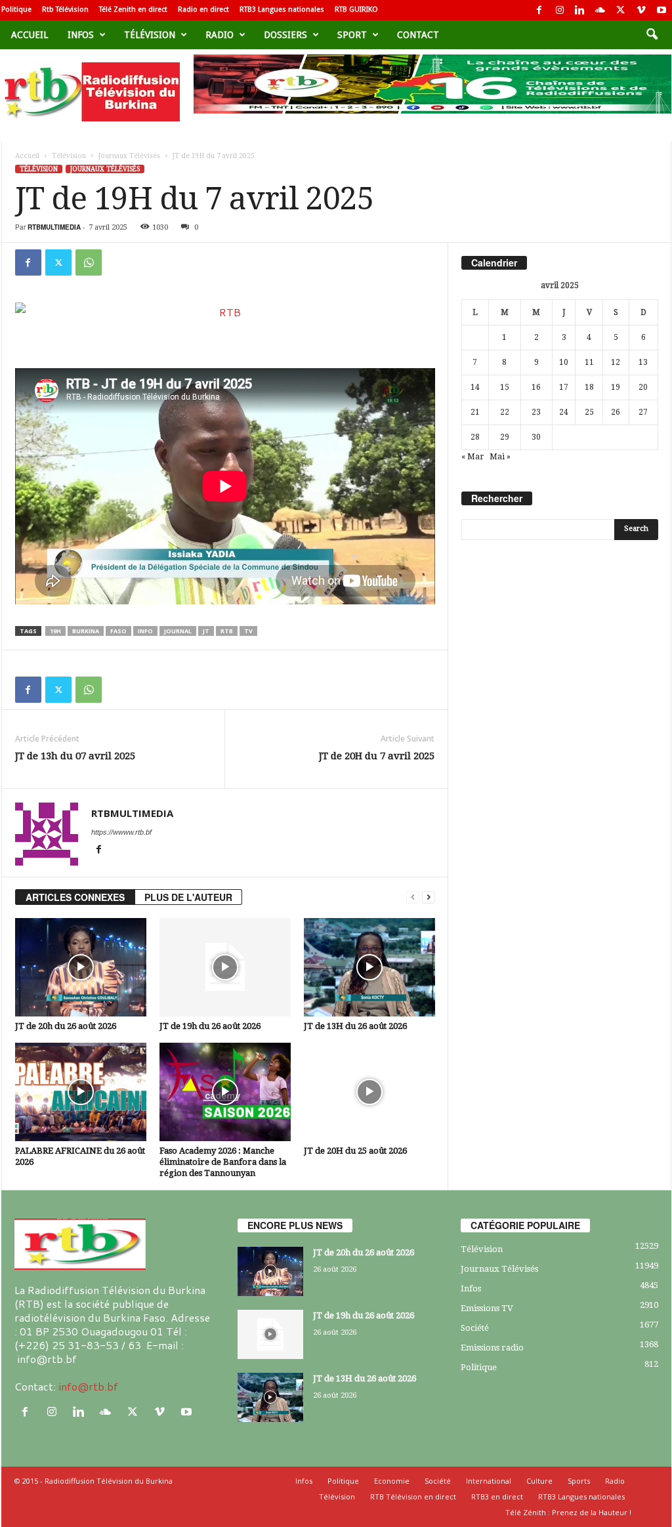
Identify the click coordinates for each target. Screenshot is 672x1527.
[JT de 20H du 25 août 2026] (369, 1092)
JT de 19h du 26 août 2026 (210, 1026)
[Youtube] (661, 10)
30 (536, 437)
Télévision (149, 35)
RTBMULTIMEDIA (54, 227)
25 (589, 412)
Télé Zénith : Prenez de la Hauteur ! (568, 1512)
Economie (392, 1481)
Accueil (29, 35)
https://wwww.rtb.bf (121, 832)
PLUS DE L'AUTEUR (188, 897)
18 (589, 387)
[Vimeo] (641, 10)
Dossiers (285, 35)
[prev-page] (412, 897)
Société (475, 1328)
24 (563, 412)
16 (536, 387)
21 (475, 412)
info (145, 631)
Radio (219, 35)
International (488, 1481)
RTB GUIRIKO (356, 9)
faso (118, 631)
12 (615, 362)
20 (643, 387)
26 (615, 412)
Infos (81, 35)
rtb (226, 631)
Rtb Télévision (65, 9)
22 (504, 412)
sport (352, 35)
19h (55, 631)
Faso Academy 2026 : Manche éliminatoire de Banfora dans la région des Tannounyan (222, 1162)
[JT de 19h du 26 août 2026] (225, 967)
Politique (16, 9)
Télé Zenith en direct (133, 9)
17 (563, 387)
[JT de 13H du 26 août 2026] (369, 967)
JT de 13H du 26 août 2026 (355, 1026)
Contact (418, 35)
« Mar (472, 456)
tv (248, 631)
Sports (579, 1481)
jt (206, 631)
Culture (539, 1481)
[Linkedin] (580, 10)
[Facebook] (539, 10)
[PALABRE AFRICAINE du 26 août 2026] (80, 1092)
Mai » (500, 456)
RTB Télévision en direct (413, 1496)
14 (475, 387)
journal (178, 631)
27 (643, 412)
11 (589, 362)
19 (615, 387)
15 (504, 387)
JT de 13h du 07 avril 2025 (75, 756)
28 (475, 437)
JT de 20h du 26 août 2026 (65, 1026)
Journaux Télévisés (129, 155)
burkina (85, 631)
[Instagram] (560, 10)
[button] (651, 34)
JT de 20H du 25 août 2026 (355, 1151)
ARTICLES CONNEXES (75, 897)
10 (563, 362)
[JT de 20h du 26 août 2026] (80, 967)
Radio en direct (203, 9)
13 (643, 362)
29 (504, 437)
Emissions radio (492, 1347)
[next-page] (428, 897)
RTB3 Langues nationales (282, 9)
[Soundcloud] (600, 10)
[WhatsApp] (88, 262)
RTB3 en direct (497, 1496)
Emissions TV (487, 1308)
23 (536, 412)
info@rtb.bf (88, 1386)
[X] (621, 10)
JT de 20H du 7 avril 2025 (376, 756)
